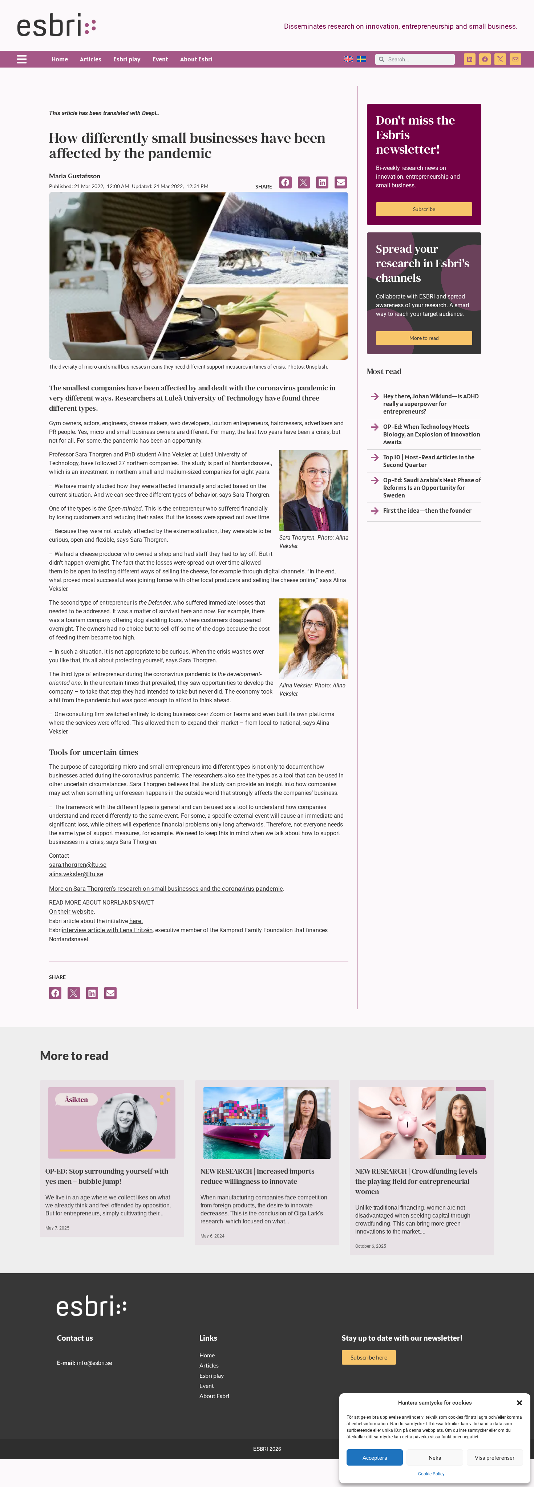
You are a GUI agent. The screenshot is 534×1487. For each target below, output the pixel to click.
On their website (71, 911)
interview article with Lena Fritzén (107, 930)
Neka (435, 1457)
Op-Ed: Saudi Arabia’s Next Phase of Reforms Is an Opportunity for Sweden (432, 487)
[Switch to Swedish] (361, 59)
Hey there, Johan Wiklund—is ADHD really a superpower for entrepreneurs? (431, 403)
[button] (519, 1402)
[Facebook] (485, 59)
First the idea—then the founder (427, 510)
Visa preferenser (495, 1457)
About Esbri (196, 59)
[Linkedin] (470, 59)
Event (160, 59)
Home (60, 59)
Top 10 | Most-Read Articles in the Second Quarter (428, 461)
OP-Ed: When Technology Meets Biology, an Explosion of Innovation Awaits (431, 434)
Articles (90, 59)
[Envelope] (515, 59)
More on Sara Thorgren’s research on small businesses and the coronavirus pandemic (166, 888)
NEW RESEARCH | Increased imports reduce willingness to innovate (258, 1176)
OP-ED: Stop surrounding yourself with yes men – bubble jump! (107, 1176)
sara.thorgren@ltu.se (77, 864)
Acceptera (375, 1457)
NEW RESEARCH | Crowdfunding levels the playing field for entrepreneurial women (416, 1181)
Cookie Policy (431, 1473)
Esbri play (127, 59)
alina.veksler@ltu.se (76, 874)
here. (136, 921)
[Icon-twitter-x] (500, 59)
